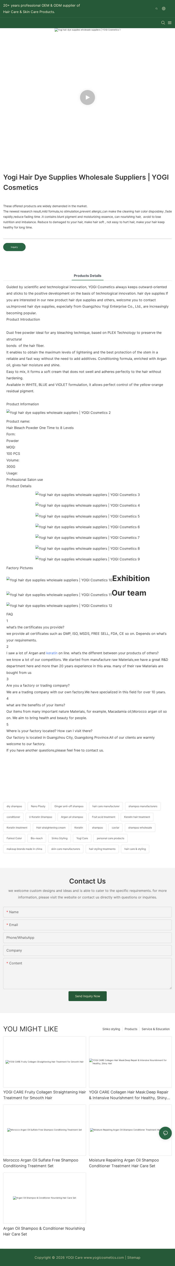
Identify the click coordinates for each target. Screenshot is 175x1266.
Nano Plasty (38, 806)
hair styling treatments (102, 848)
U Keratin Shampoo (40, 816)
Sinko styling (111, 1029)
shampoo (97, 827)
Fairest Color (14, 838)
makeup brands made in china (24, 848)
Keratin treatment (17, 827)
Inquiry (14, 247)
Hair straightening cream (51, 827)
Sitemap (133, 1257)
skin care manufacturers (65, 848)
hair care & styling (135, 848)
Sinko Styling (59, 838)
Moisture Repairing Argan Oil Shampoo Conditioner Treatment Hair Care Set (124, 1163)
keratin (51, 653)
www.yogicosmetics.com (104, 1257)
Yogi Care (82, 838)
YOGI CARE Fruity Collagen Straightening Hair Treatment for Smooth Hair (44, 1095)
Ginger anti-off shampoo (68, 806)
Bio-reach (37, 838)
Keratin (78, 827)
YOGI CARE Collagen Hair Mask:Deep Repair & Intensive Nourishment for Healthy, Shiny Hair (128, 1095)
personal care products (110, 838)
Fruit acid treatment (103, 816)
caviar (115, 827)
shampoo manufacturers (142, 806)
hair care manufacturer (106, 806)
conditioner (13, 816)
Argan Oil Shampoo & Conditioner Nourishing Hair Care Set (44, 1231)
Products (131, 1029)
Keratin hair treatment (137, 816)
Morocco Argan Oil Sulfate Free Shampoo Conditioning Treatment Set (40, 1163)
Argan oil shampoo (72, 816)
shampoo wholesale (140, 827)
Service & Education (156, 1029)
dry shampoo (14, 806)
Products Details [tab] (87, 275)
